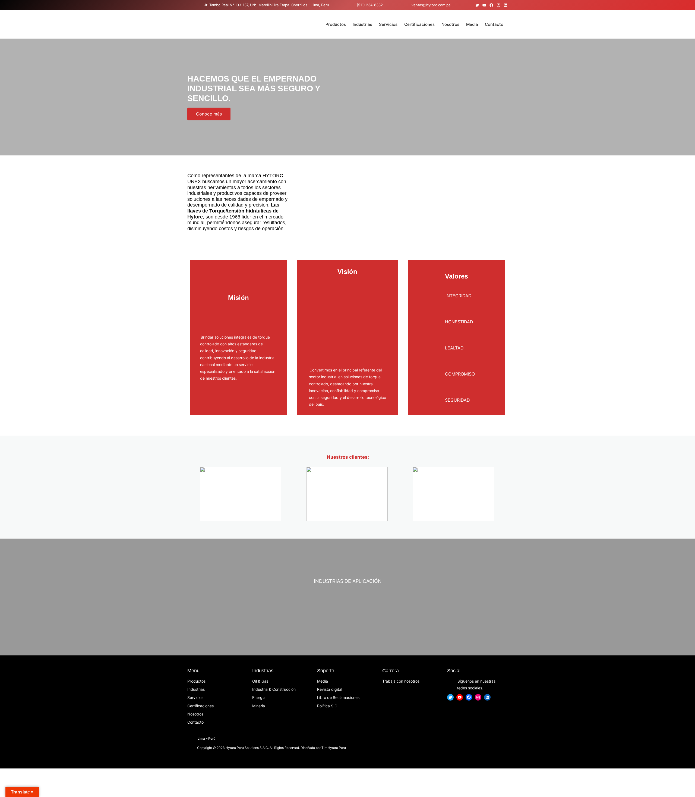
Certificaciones (200, 706)
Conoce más (209, 114)
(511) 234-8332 (370, 5)
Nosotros (195, 714)
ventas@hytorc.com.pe (430, 5)
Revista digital (329, 689)
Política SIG (327, 706)
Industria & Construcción (274, 689)
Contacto (195, 722)
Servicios (195, 697)
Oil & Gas (260, 681)
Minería (258, 706)
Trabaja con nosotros (400, 681)
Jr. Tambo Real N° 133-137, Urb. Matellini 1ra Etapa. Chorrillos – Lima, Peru (266, 5)
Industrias (196, 689)
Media (322, 681)
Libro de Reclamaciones (338, 697)
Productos (196, 681)
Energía (259, 697)
